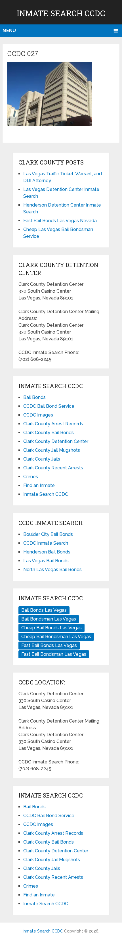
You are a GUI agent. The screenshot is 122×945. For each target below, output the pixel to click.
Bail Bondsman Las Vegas (48, 619)
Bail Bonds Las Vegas (44, 610)
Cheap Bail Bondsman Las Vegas (56, 636)
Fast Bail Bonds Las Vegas (49, 645)
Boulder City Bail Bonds (48, 534)
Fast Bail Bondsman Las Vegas (53, 654)
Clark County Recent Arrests (53, 468)
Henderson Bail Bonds (46, 552)
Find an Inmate (39, 485)
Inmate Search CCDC (61, 13)
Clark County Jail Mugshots (51, 450)
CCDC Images (38, 415)
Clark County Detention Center (55, 441)
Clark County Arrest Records (53, 423)
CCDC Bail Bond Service (48, 406)
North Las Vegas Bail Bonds (52, 569)
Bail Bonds (34, 397)
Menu (9, 30)
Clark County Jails (41, 459)
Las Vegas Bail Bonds (46, 560)
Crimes (30, 476)
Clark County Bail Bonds (48, 432)
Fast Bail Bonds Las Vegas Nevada (60, 220)
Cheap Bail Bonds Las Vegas (51, 627)
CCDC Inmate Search (45, 543)
